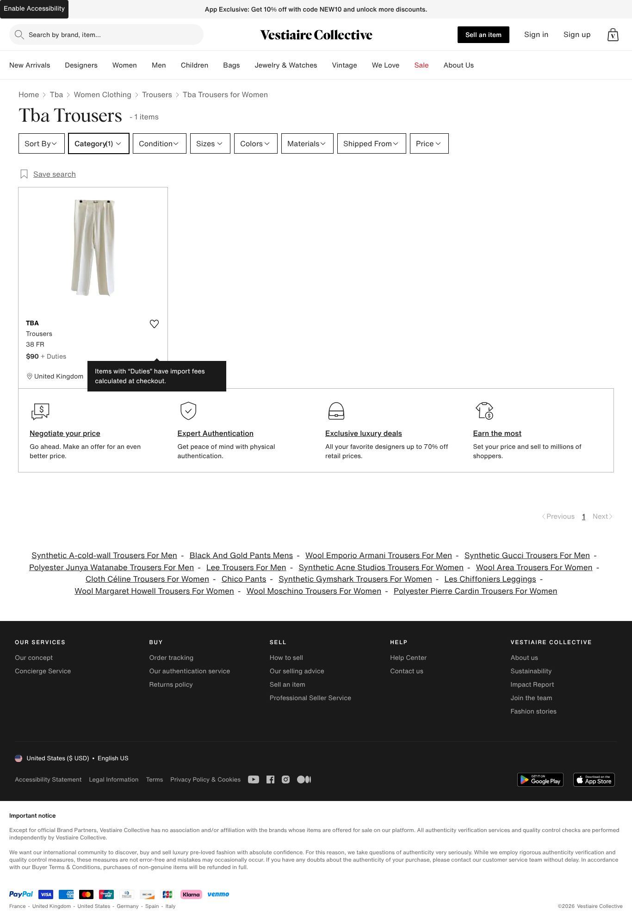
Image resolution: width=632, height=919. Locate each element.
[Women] (144, 65)
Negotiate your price (65, 433)
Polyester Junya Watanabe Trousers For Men (111, 567)
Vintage (344, 65)
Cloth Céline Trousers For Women (147, 579)
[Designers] (105, 65)
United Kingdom (51, 906)
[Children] (215, 65)
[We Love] (407, 65)
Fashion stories (534, 711)
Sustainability (531, 671)
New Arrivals (29, 65)
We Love (386, 65)
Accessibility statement (48, 779)
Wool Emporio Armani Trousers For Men (378, 555)
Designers (81, 65)
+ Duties (53, 356)
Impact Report (532, 684)
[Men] (173, 65)
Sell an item (483, 34)
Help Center (408, 658)
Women (124, 65)
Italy (171, 906)
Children (195, 65)
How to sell (286, 658)
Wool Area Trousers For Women (534, 567)
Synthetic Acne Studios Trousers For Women (381, 567)
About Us (459, 65)
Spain (152, 906)
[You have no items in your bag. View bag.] (613, 34)
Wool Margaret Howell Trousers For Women (154, 591)
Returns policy (170, 684)
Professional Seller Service (310, 698)
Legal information (113, 779)
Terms (154, 779)
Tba (56, 94)
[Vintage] (364, 65)
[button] (613, 34)
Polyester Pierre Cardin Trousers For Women (476, 591)
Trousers (157, 94)
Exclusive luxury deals (363, 433)
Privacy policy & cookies (205, 779)
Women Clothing (102, 94)
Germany (128, 906)
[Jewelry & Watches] (324, 65)
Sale (422, 65)
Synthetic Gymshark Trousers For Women (355, 579)
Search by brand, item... (65, 34)
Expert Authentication (216, 433)
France (17, 906)
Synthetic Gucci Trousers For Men (527, 555)
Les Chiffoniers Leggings (490, 579)
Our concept (34, 658)
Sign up (577, 34)
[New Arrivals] (57, 65)
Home (29, 94)
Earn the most (497, 433)
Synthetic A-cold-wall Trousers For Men (104, 555)
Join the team (531, 698)
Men (159, 65)
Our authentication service (189, 671)
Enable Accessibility (34, 8)
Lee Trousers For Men (246, 567)
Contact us (406, 671)
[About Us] (481, 65)
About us (524, 658)
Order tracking (171, 658)
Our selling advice (297, 671)
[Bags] (247, 65)
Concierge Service (43, 671)
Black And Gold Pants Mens (241, 555)
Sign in (536, 34)
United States (94, 906)
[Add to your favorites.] (154, 323)
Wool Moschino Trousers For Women (314, 591)
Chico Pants (244, 579)
